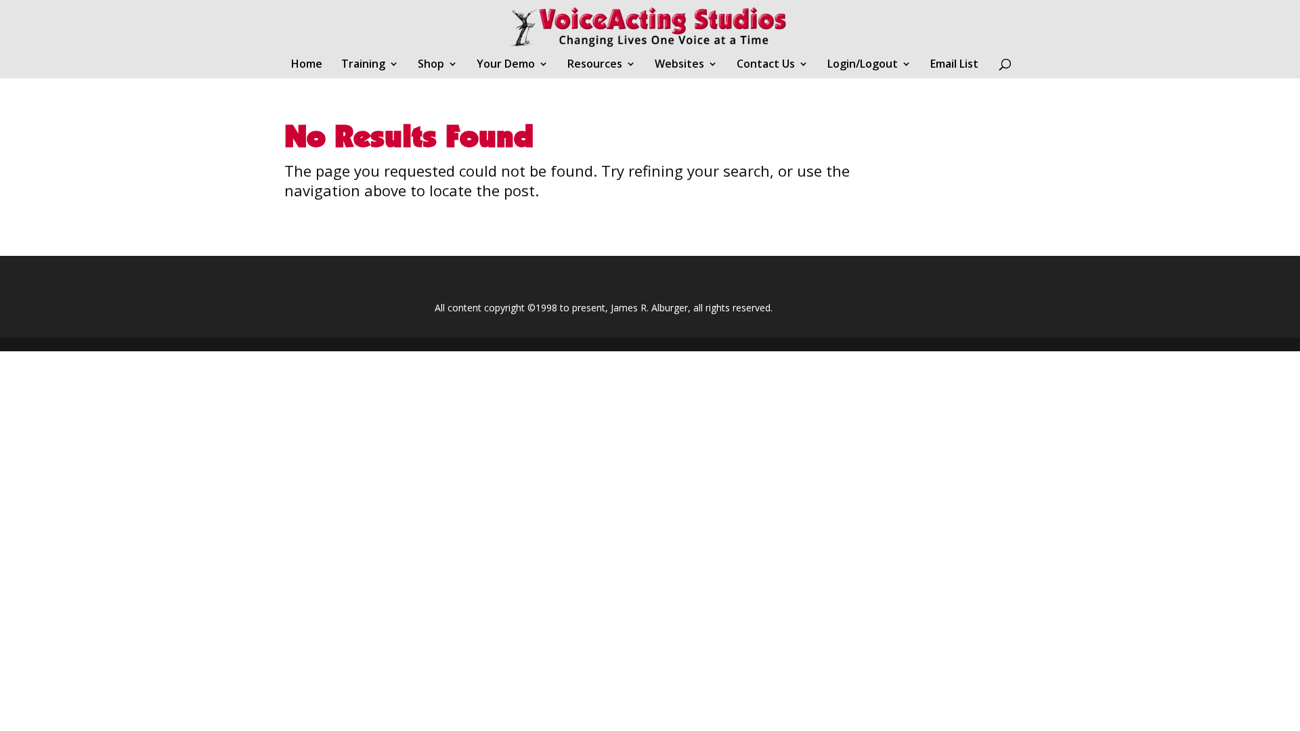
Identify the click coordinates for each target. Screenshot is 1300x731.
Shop (431, 65)
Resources (594, 65)
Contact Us (766, 65)
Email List (954, 65)
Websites (679, 65)
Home (306, 65)
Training (363, 65)
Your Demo (506, 65)
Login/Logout (862, 65)
